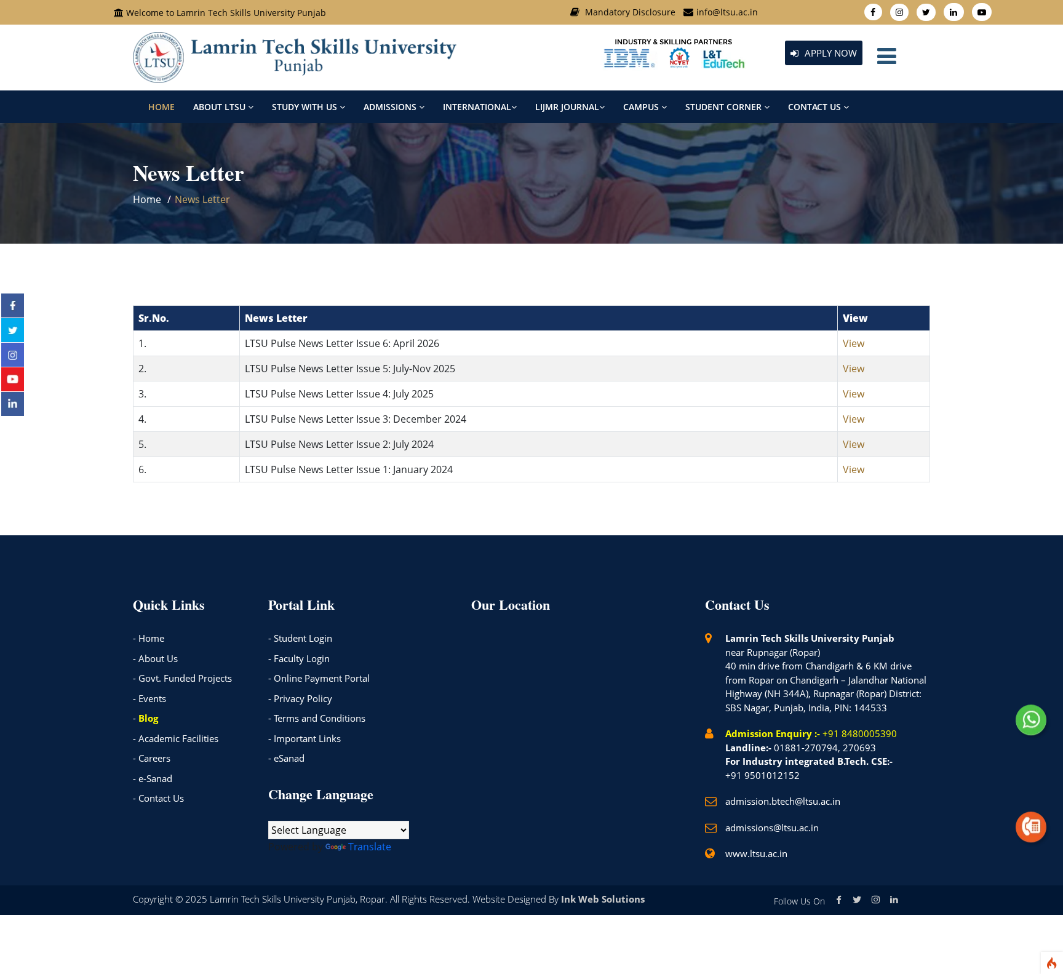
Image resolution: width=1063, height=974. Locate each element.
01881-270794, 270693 (825, 747)
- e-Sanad (152, 778)
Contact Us (815, 107)
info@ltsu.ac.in (727, 12)
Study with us (306, 107)
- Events (149, 698)
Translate (369, 846)
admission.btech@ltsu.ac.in (782, 801)
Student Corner (724, 107)
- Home (148, 638)
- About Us (155, 658)
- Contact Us (158, 798)
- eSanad (286, 758)
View (853, 343)
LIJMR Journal (567, 107)
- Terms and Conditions (316, 718)
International (477, 107)
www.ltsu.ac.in (756, 853)
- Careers (151, 758)
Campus (642, 107)
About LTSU (220, 107)
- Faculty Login (299, 658)
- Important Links (304, 738)
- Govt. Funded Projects (182, 678)
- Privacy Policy (300, 698)
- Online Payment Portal (319, 678)
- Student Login (300, 638)
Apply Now (829, 53)
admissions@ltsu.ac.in (772, 827)
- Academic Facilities (175, 738)
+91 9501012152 (762, 775)
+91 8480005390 (859, 733)
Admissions (391, 107)
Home (161, 107)
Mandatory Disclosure (630, 12)
